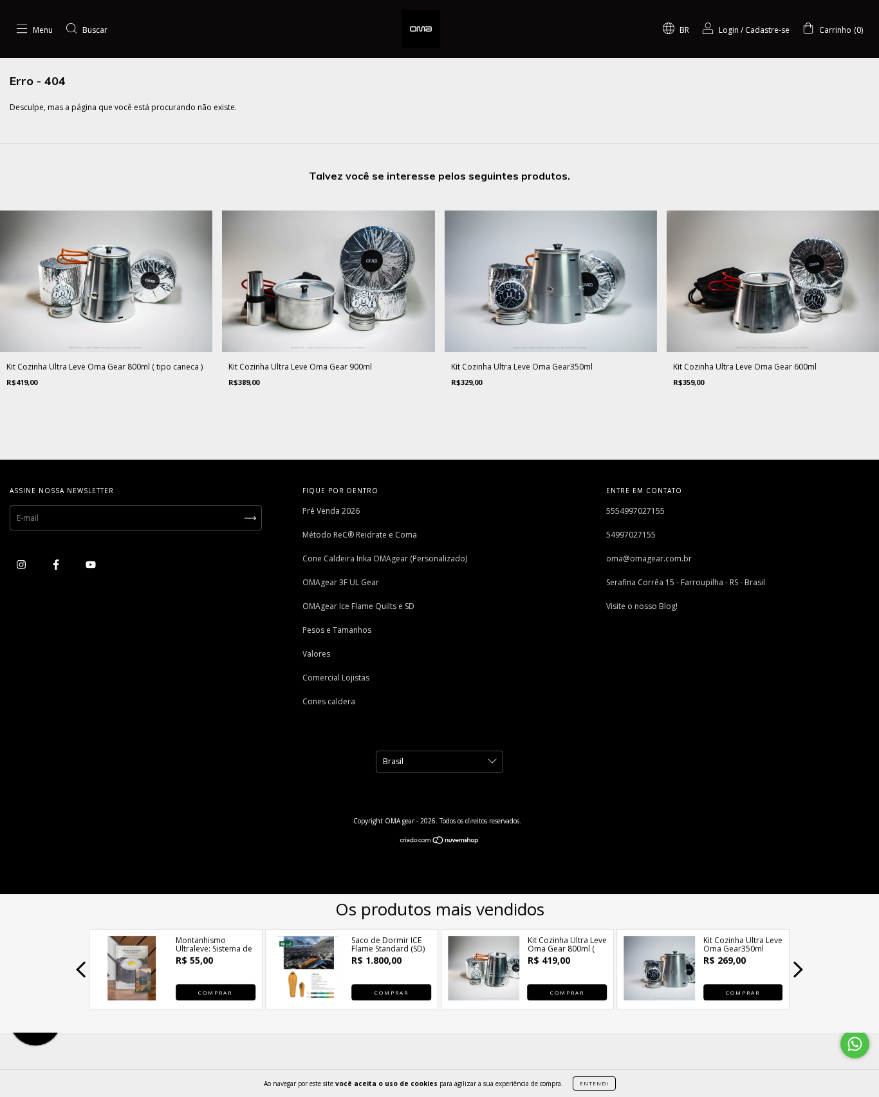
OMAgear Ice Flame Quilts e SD (358, 606)
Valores (316, 653)
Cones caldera (328, 701)
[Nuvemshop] (440, 841)
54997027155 (631, 534)
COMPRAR (215, 992)
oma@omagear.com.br (649, 558)
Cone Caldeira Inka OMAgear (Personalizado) (384, 558)
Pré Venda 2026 (331, 510)
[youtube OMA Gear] (90, 564)
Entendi (594, 1083)
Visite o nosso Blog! (642, 606)
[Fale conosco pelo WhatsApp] (854, 1043)
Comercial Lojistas (335, 677)
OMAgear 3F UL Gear (340, 582)
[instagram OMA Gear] (22, 564)
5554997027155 (635, 510)
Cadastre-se (767, 29)
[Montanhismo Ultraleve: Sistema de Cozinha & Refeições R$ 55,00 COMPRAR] (132, 996)
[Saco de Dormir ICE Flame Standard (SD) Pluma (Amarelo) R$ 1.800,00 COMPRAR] (308, 996)
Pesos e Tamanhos (336, 629)
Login (729, 29)
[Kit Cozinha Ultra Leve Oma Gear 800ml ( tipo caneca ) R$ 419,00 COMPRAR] (483, 996)
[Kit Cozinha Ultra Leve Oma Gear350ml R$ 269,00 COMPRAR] (659, 996)
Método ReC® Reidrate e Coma (359, 534)
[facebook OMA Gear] (56, 564)
